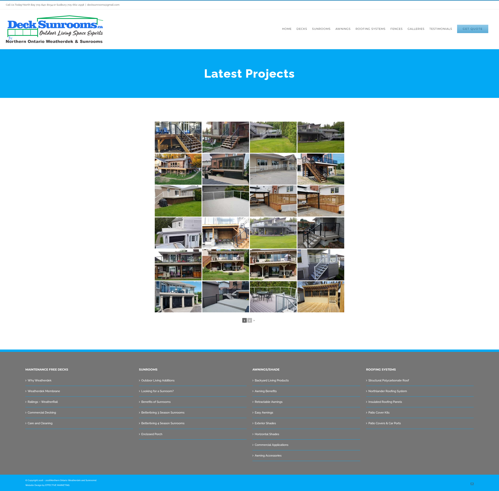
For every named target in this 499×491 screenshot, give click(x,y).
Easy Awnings (264, 412)
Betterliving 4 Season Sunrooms (162, 423)
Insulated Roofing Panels (385, 402)
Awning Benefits (266, 391)
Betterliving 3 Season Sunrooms (162, 412)
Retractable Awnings (268, 402)
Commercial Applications (271, 445)
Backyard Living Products (272, 380)
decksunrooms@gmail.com (103, 4)
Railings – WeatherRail (43, 402)
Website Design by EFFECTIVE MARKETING (47, 485)
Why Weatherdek (39, 380)
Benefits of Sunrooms (156, 402)
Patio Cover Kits (378, 412)
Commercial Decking (42, 412)
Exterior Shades (265, 423)
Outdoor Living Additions (157, 380)
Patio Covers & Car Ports (384, 423)
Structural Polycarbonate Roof (388, 380)
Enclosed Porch (151, 434)
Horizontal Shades (267, 434)
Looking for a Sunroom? (157, 391)
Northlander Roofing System (387, 391)
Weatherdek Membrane (44, 391)
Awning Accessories (268, 455)
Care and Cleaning (40, 423)
